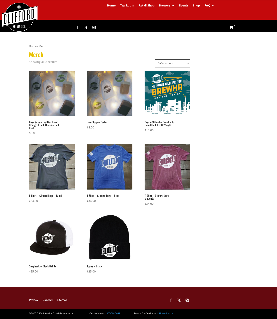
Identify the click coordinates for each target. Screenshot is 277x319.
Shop (196, 5)
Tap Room (127, 5)
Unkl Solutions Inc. (165, 313)
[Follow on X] (86, 27)
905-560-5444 (113, 313)
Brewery (165, 5)
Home (111, 5)
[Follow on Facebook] (78, 27)
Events (183, 5)
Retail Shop (147, 5)
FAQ (207, 5)
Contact (48, 299)
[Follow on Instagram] (94, 27)
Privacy (33, 299)
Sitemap (62, 299)
